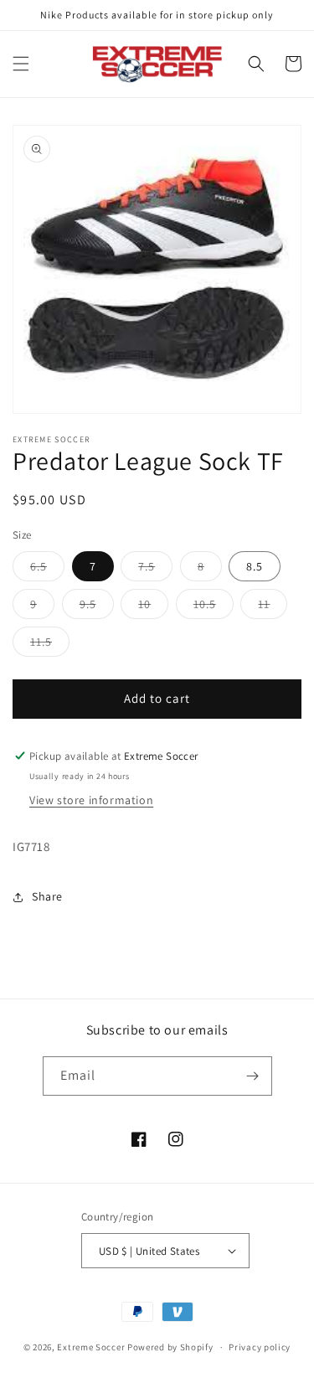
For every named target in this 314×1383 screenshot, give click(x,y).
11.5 (49, 645)
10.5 (213, 607)
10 (153, 607)
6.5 (47, 569)
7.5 (155, 569)
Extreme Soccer (91, 1347)
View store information (91, 800)
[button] (21, 63)
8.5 (254, 566)
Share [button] (47, 896)
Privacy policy (260, 1347)
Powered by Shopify (170, 1347)
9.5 (97, 607)
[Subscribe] (252, 1076)
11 (272, 607)
